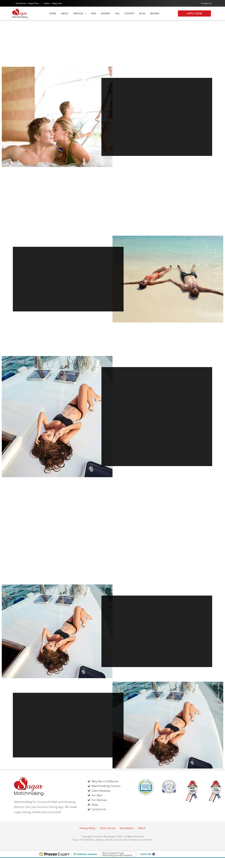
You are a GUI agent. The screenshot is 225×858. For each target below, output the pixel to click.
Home (52, 13)
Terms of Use (107, 828)
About (64, 13)
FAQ (117, 13)
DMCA (141, 828)
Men (93, 13)
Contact (129, 13)
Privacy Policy (87, 828)
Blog (142, 13)
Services (78, 13)
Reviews (154, 13)
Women (105, 13)
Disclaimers (127, 828)
